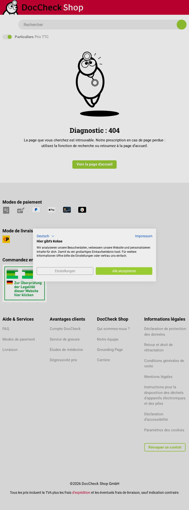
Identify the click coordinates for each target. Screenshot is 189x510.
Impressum (143, 236)
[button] (46, 236)
